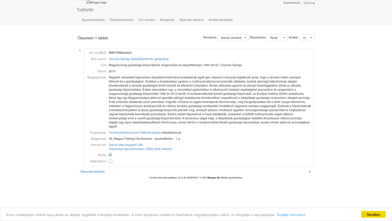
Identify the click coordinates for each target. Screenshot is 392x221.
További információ (291, 214)
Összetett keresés (121, 20)
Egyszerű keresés (93, 20)
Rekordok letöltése (93, 171)
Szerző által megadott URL (126, 145)
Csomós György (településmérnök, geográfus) (139, 59)
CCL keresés (146, 20)
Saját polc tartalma (191, 20)
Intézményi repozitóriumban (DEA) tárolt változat (140, 149)
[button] (307, 37)
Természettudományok (123, 132)
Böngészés (167, 20)
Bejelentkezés (292, 2)
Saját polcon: (98, 161)
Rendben (373, 214)
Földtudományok (150, 132)
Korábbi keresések (221, 20)
